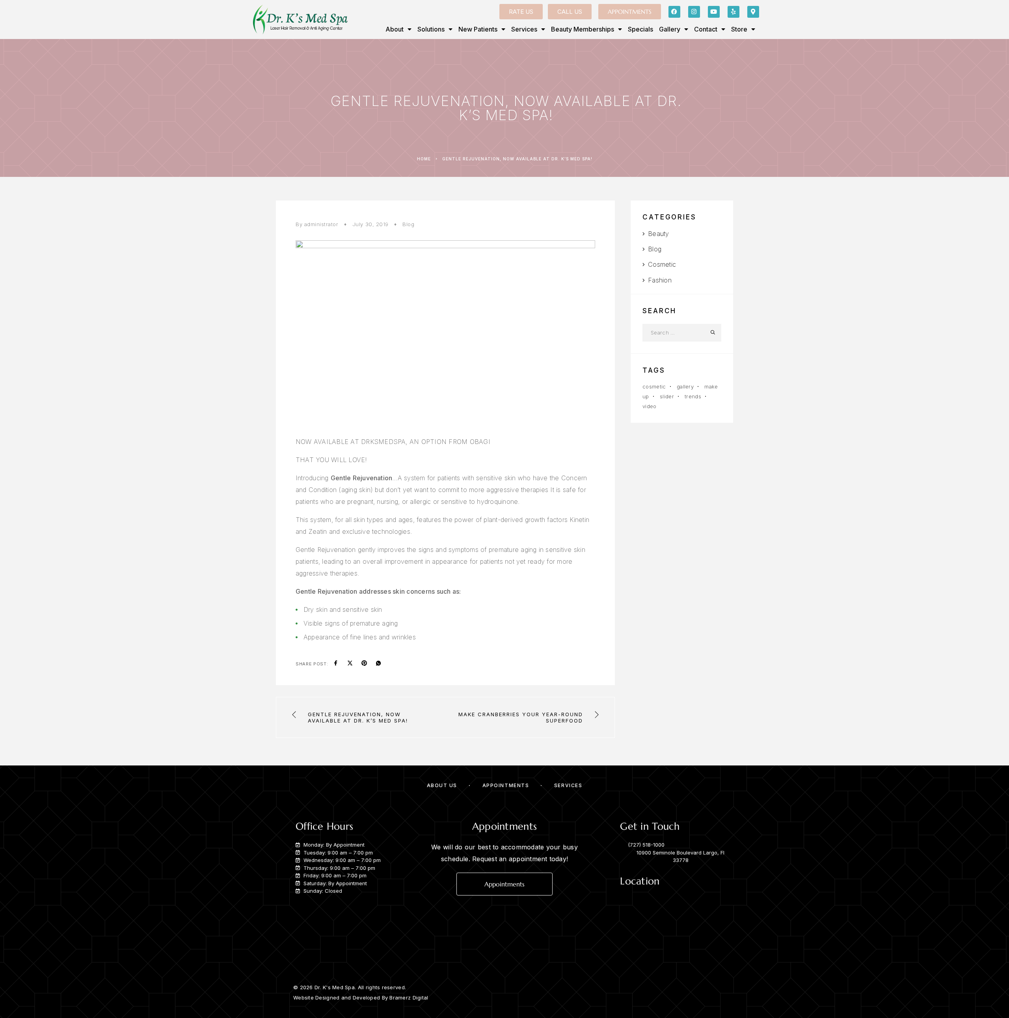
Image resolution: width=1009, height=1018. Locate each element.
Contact (705, 29)
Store (739, 29)
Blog (408, 224)
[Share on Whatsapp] (378, 664)
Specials (640, 29)
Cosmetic (662, 264)
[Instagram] (694, 12)
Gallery (669, 29)
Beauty (658, 234)
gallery (685, 386)
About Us (442, 785)
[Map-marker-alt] (753, 12)
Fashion (660, 280)
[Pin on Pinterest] (364, 664)
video (649, 406)
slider (667, 396)
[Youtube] (714, 12)
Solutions (431, 29)
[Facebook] (674, 12)
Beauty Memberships (582, 29)
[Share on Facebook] (336, 664)
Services (524, 29)
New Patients (477, 29)
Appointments (505, 785)
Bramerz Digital (408, 997)
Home (424, 158)
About (394, 29)
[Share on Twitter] (350, 664)
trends (693, 396)
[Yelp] (733, 12)
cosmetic (654, 386)
